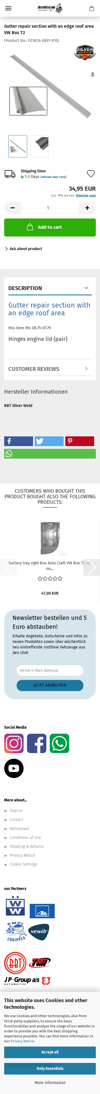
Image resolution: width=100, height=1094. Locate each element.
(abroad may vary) (53, 177)
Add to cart (50, 227)
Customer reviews (33, 369)
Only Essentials (50, 1068)
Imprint (16, 810)
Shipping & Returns (27, 846)
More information (50, 1082)
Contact (16, 819)
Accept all (50, 1052)
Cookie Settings (23, 864)
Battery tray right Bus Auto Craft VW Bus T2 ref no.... (50, 566)
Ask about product (26, 249)
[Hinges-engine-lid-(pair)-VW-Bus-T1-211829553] (50, 84)
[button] (12, 208)
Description (25, 288)
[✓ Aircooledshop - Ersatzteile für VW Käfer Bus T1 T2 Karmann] (50, 8)
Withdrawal (19, 828)
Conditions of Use (25, 837)
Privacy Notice (22, 1041)
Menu (8, 8)
